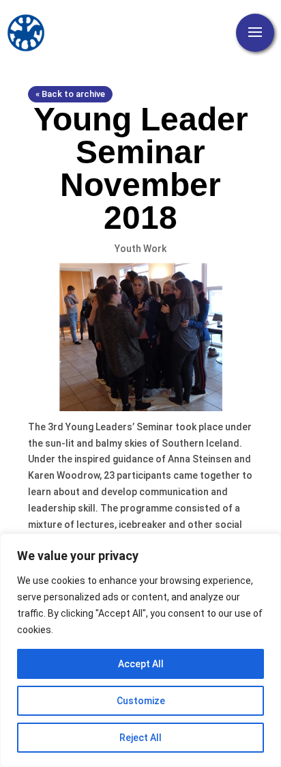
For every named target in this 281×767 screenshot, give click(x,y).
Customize (141, 700)
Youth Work (140, 248)
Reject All (140, 737)
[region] (140, 650)
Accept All (141, 663)
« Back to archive (70, 94)
